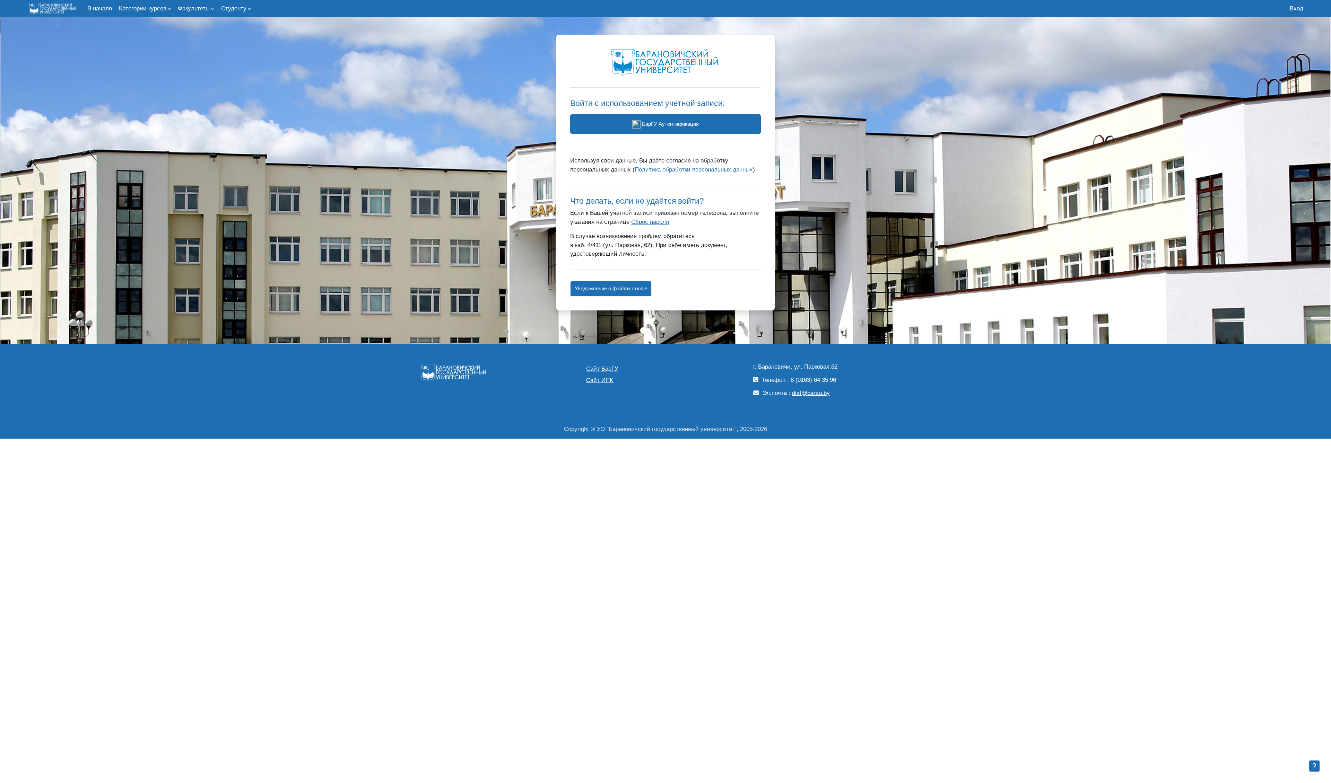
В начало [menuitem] (99, 8)
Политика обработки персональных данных (694, 169)
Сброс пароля (650, 222)
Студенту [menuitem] (233, 8)
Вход (1296, 8)
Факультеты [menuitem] (194, 8)
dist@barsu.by (811, 393)
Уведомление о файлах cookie (611, 288)
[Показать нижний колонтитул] (1314, 766)
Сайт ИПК (599, 380)
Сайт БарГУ (602, 369)
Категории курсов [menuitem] (142, 8)
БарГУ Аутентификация (670, 124)
